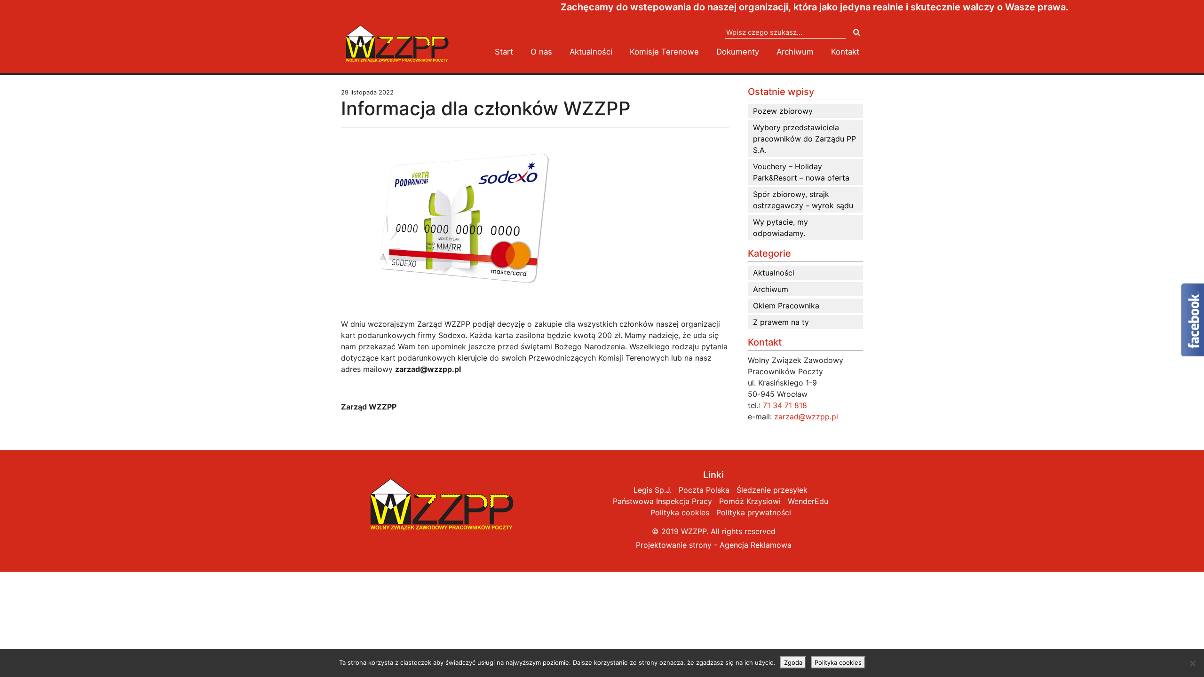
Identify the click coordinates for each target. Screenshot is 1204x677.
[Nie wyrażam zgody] (1192, 663)
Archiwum (795, 51)
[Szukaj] (856, 32)
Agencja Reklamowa (756, 545)
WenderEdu (808, 501)
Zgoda (793, 662)
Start (504, 51)
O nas (541, 51)
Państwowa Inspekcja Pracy (662, 501)
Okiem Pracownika (786, 305)
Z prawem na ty (781, 322)
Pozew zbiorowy (783, 111)
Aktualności (591, 51)
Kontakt (845, 51)
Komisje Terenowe (664, 51)
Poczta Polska (704, 490)
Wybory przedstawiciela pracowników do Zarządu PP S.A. (804, 139)
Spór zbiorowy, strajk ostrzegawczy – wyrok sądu (803, 199)
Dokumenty (737, 51)
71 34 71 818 (785, 405)
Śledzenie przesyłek (772, 490)
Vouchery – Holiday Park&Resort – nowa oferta (801, 172)
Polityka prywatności (753, 512)
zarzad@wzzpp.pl (806, 416)
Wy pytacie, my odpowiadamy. (780, 227)
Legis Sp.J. (653, 490)
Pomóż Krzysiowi (750, 501)
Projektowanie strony (674, 545)
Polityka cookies (679, 512)
